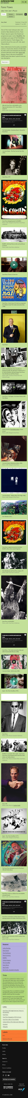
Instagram (6, 1075)
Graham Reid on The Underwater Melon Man (13, 1022)
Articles (4, 1054)
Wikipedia (5, 1026)
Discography (19, 14)
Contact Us (4, 1061)
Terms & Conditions (6, 1068)
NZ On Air (22, 1089)
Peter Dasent (6, 950)
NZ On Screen (8, 1087)
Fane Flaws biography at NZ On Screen (12, 1017)
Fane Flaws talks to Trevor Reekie (11, 1019)
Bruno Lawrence (7, 955)
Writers (4, 1064)
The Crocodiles (6, 962)
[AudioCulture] (7, 2)
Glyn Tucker (6, 967)
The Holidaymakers (14, 429)
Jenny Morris (6, 965)
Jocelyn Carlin (17, 805)
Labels (3, 1051)
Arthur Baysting (6, 948)
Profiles (4, 1048)
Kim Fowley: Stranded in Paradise (11, 970)
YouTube (8, 1075)
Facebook (25, 14)
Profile (3, 14)
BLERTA (19, 36)
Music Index (5, 1045)
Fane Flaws (5, 1014)
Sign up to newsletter (10, 1079)
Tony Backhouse (7, 953)
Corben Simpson (7, 960)
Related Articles (11, 15)
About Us (4, 1058)
